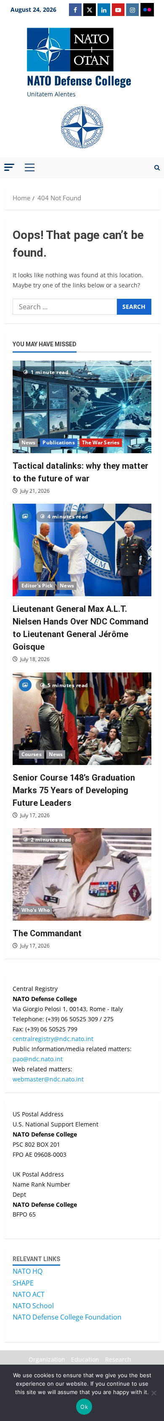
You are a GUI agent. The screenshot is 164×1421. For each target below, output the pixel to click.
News (28, 442)
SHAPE (23, 1283)
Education (85, 1359)
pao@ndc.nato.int (38, 1059)
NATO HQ (27, 1271)
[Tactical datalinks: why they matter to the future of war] (82, 407)
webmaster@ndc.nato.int (48, 1079)
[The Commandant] (82, 874)
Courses (31, 754)
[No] (153, 1393)
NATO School (33, 1305)
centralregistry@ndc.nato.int (53, 1039)
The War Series (100, 442)
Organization (47, 1359)
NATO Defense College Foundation (67, 1317)
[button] (9, 167)
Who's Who (35, 910)
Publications (58, 442)
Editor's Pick (37, 585)
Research (118, 1359)
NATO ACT (29, 1294)
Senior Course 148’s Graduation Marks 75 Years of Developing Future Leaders (74, 790)
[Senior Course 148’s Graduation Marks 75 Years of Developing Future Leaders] (82, 718)
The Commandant (47, 933)
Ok (84, 1406)
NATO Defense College (79, 80)
